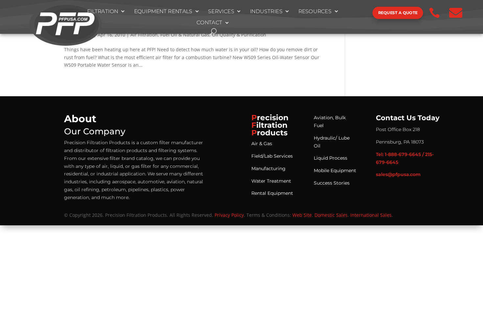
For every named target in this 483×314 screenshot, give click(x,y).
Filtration (102, 11)
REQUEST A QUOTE (398, 12)
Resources (315, 11)
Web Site (302, 215)
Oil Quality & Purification (239, 35)
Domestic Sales (331, 215)
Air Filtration (144, 35)
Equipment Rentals (163, 11)
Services (221, 11)
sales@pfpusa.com (398, 174)
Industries (266, 11)
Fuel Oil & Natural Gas (184, 35)
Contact (209, 23)
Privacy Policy (229, 215)
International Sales (371, 215)
